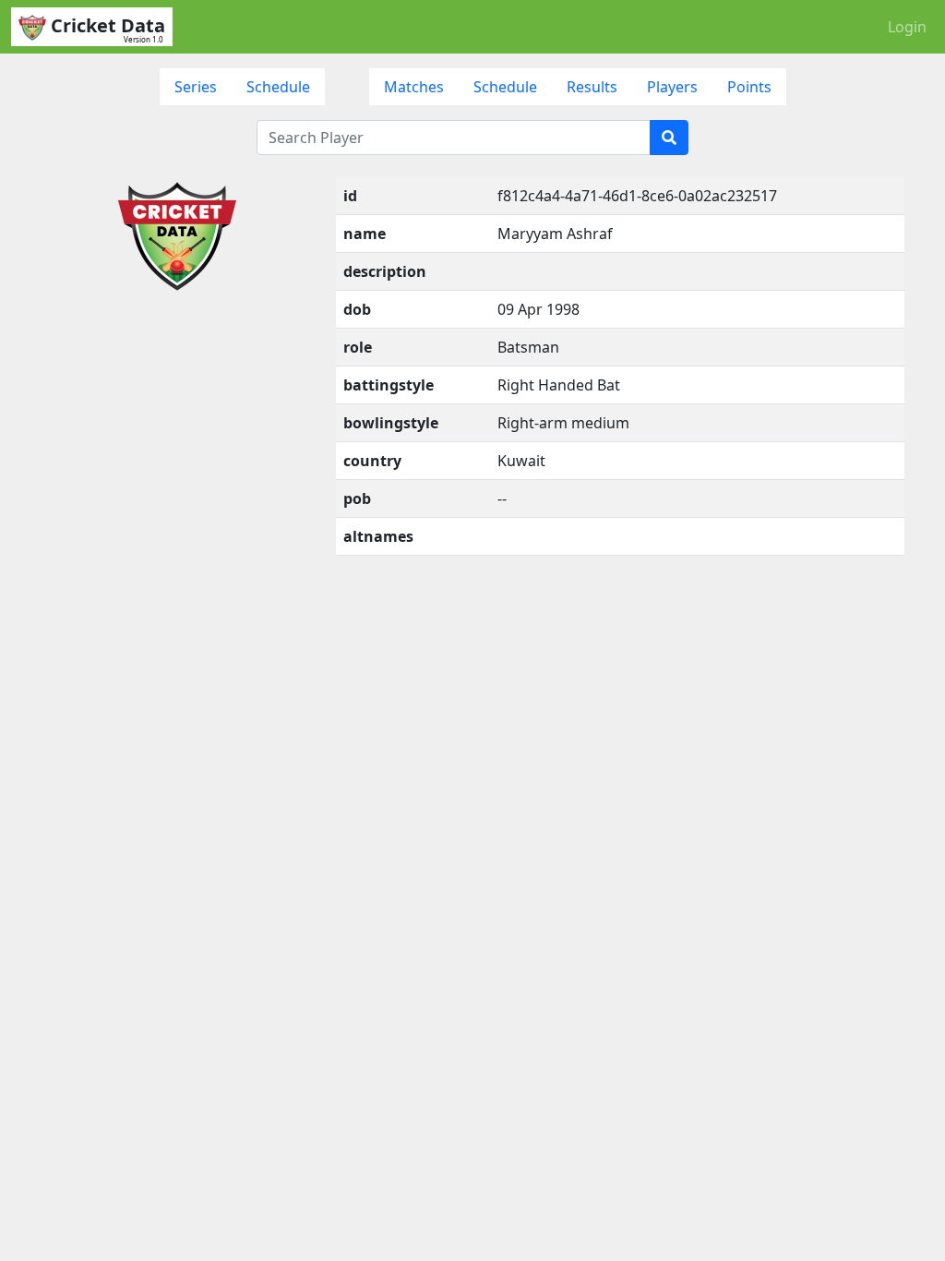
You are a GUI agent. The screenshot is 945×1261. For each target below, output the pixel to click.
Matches (414, 87)
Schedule (278, 87)
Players (672, 87)
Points (749, 87)
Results (592, 87)
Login (907, 27)
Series (195, 87)
